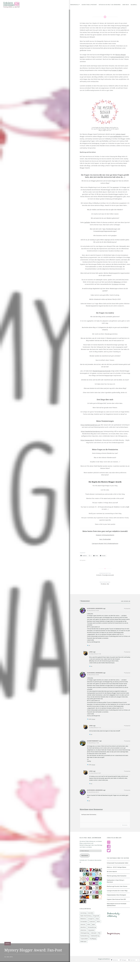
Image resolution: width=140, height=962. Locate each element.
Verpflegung (93, 938)
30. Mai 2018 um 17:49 (93, 743)
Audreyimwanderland (117, 57)
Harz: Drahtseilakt (105, 539)
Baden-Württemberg (85, 915)
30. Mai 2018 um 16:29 (93, 610)
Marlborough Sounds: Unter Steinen (117, 886)
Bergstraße (96, 915)
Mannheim (83, 927)
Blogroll (134, 4)
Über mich (125, 4)
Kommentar (124, 825)
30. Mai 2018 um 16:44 (93, 674)
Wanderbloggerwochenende (101, 371)
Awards (7, 943)
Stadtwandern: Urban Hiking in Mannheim (115, 881)
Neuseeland (91, 930)
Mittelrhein (83, 930)
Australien (90, 913)
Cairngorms (91, 918)
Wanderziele (74, 4)
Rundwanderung (84, 935)
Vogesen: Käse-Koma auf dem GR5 (116, 899)
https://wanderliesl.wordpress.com (92, 431)
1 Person (93, 719)
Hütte (88, 924)
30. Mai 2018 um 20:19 (93, 792)
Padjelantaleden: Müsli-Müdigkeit (116, 895)
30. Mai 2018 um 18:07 (95, 773)
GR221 (98, 921)
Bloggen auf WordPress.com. (105, 959)
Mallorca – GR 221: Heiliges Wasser (116, 867)
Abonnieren (84, 855)
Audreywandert (93, 741)
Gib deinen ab (125, 601)
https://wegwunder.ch (87, 440)
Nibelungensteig (84, 933)
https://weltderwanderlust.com (90, 425)
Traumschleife (84, 938)
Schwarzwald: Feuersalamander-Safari (117, 863)
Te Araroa (115, 284)
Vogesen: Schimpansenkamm (105, 535)
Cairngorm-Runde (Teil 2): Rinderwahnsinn (105, 543)
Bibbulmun (117, 282)
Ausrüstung (83, 913)
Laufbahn (87, 222)
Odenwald (93, 933)
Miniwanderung (92, 927)
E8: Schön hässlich (112, 871)
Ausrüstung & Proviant (89, 4)
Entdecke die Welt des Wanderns (110, 4)
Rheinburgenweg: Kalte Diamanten (116, 876)
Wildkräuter (83, 941)
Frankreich (92, 921)
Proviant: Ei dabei (116, 70)
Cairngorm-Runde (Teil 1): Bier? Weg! (117, 890)
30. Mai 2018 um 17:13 (95, 727)
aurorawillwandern (116, 136)
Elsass (97, 918)
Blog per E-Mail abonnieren (90, 838)
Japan (93, 924)
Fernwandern (83, 921)
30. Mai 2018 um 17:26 (95, 654)
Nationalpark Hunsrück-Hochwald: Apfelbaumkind (116, 904)
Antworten (127, 608)
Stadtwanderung (95, 935)
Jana (91, 652)
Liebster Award (120, 134)
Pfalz (99, 933)
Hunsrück (82, 924)
